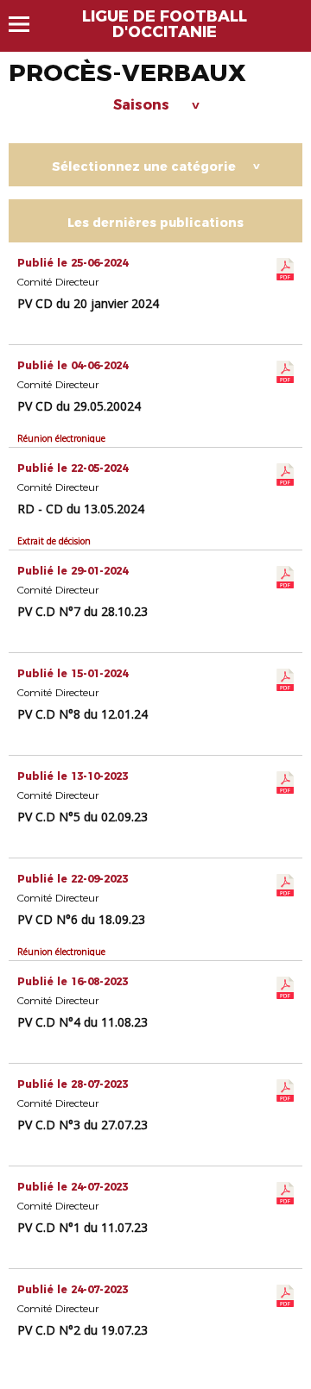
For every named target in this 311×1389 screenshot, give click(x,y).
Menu (27, 24)
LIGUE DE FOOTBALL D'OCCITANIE (164, 24)
